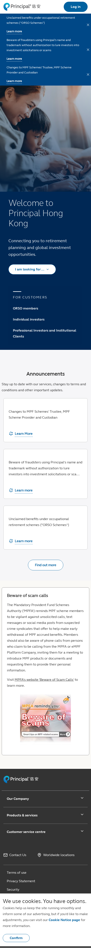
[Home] (21, 7)
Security (13, 890)
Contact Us (17, 855)
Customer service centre (26, 832)
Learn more (14, 81)
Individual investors (28, 319)
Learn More (24, 434)
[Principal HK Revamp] (20, 782)
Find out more (45, 565)
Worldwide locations (58, 855)
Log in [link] (76, 7)
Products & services (22, 815)
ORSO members (25, 308)
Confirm (16, 938)
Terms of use (16, 873)
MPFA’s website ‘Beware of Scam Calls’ (44, 680)
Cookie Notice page (64, 920)
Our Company (18, 799)
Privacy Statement (21, 881)
